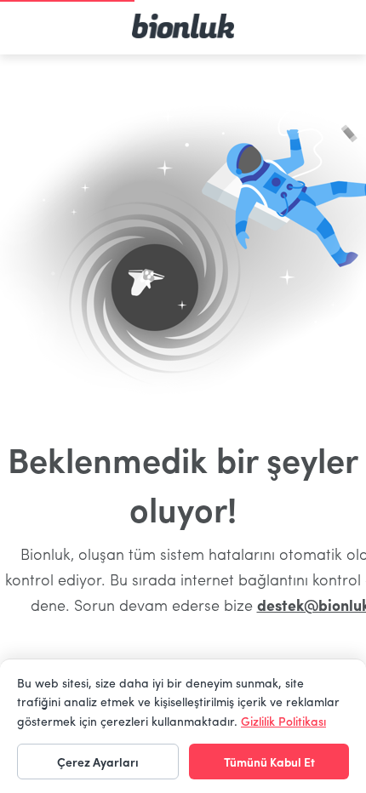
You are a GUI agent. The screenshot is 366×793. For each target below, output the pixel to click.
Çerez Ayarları (98, 761)
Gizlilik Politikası (283, 720)
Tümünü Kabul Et (269, 761)
